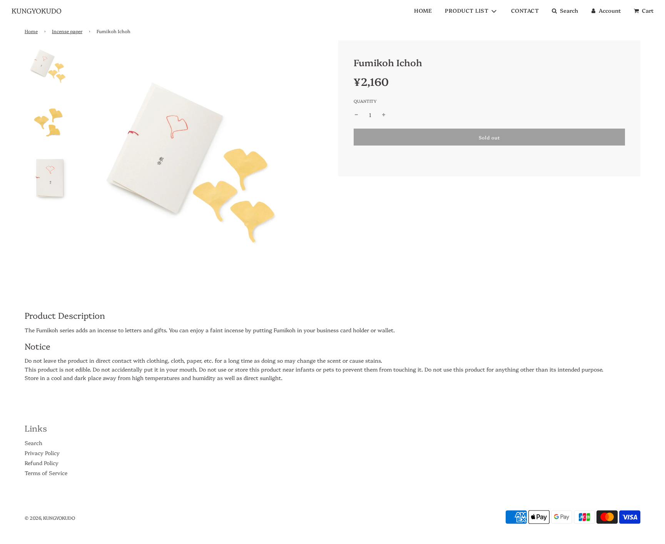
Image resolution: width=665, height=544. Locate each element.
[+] (383, 115)
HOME (423, 10)
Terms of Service (46, 473)
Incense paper (67, 31)
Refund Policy (41, 463)
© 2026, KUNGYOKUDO (50, 517)
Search (33, 443)
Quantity (365, 101)
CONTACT (525, 10)
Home (31, 31)
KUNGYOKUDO (37, 10)
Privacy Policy (42, 453)
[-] (356, 115)
